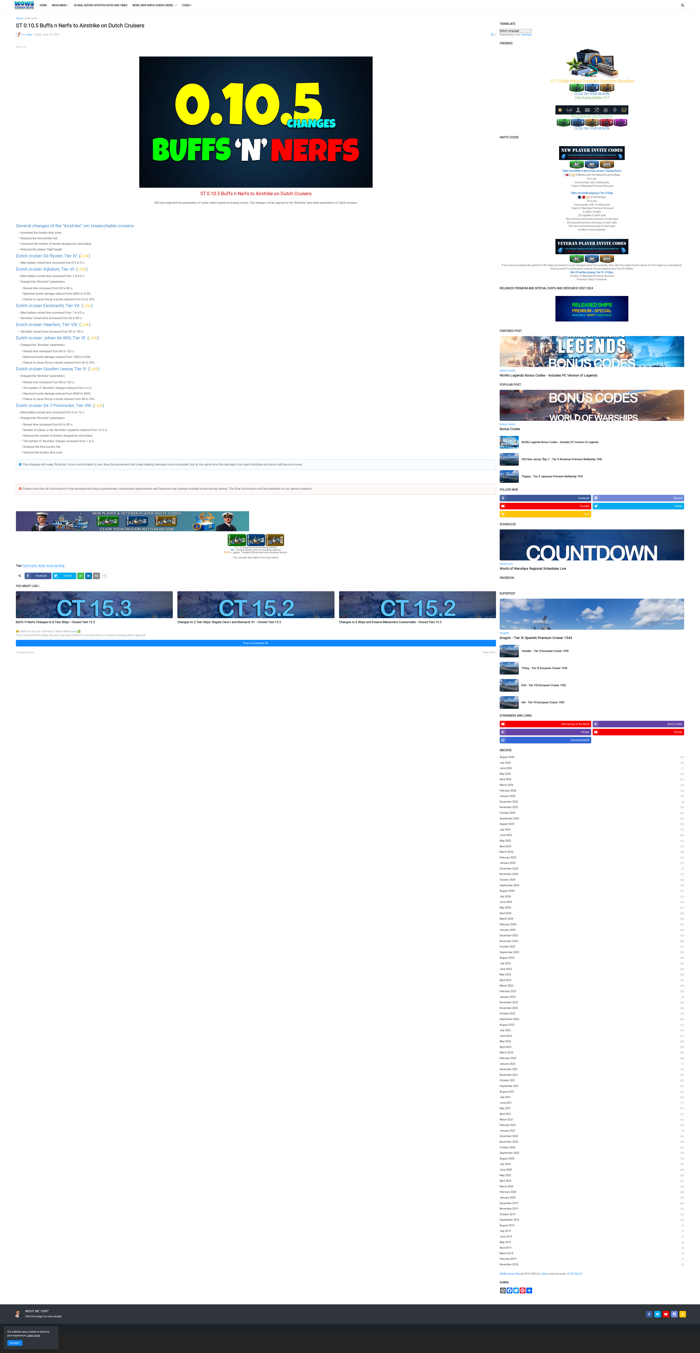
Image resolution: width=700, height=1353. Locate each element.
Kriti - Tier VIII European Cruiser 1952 (544, 685)
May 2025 (592, 840)
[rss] (682, 1314)
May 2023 (592, 974)
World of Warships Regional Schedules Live (533, 568)
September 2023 (592, 952)
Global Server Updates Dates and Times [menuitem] (100, 5)
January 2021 (592, 1130)
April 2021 (592, 1113)
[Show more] (104, 576)
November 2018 (592, 1264)
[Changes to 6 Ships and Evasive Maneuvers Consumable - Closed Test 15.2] (417, 604)
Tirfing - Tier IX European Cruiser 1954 (544, 668)
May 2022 (592, 1041)
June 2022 (592, 1035)
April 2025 (592, 846)
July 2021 (592, 1097)
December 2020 (592, 1136)
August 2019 (592, 1225)
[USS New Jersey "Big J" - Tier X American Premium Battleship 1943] (509, 459)
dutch (41, 565)
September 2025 (592, 818)
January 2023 (592, 996)
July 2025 (592, 829)
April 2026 (592, 779)
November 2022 (592, 1008)
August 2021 (592, 1091)
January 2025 (592, 862)
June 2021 (592, 1102)
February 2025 (592, 857)
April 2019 (592, 1247)
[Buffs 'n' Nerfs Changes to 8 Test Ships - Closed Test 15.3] (94, 604)
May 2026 (592, 773)
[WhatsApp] (80, 576)
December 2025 (592, 801)
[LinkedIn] (88, 576)
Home (19, 18)
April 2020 (592, 1180)
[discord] (674, 1314)
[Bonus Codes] (592, 405)
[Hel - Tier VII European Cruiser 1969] (509, 702)
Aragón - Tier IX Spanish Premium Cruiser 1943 (536, 638)
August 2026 (592, 757)
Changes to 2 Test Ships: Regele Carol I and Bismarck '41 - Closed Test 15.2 (229, 622)
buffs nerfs (31, 18)
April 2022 (592, 1047)
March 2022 (592, 1052)
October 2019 (592, 1214)
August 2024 (592, 890)
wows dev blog (55, 565)
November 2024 (592, 874)
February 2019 (592, 1258)
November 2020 (592, 1141)
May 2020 (592, 1175)
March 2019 (592, 1253)
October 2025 (592, 812)
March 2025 (592, 851)
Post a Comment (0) (256, 643)
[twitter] (657, 1314)
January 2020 (592, 1197)
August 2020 (592, 1158)
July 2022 (592, 1030)
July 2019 (592, 1230)
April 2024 (592, 913)
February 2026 (592, 790)
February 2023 (592, 991)
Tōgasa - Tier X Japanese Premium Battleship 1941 (552, 476)
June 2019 (592, 1236)
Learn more (33, 1335)
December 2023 (592, 935)
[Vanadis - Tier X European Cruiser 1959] (509, 651)
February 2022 (592, 1058)
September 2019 (592, 1219)
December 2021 (592, 1069)
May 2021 (592, 1108)
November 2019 (592, 1208)
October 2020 (592, 1147)
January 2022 (592, 1063)
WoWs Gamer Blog (510, 1273)
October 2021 (592, 1080)
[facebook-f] (649, 1314)
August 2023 (592, 957)
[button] (682, 5)
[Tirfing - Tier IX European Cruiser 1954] (509, 668)
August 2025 (592, 823)
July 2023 (592, 963)
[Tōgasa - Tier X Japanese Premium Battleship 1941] (509, 476)
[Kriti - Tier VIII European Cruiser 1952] (509, 685)
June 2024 (592, 901)
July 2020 (592, 1164)
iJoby (543, 1273)
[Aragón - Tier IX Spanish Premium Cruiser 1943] (592, 614)
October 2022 (592, 1013)
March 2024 (592, 918)
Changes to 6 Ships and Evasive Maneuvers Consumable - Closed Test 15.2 (390, 622)
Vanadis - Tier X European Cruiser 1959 (545, 651)
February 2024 (592, 924)
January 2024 (592, 929)
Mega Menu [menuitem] (59, 5)
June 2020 (592, 1169)
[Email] (96, 576)
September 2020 (592, 1152)
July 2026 (592, 762)
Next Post (488, 652)
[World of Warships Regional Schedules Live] (592, 544)
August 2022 (592, 1024)
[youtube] (666, 1314)
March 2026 (592, 784)
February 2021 (592, 1125)
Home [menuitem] (43, 5)
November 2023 (592, 941)
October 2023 (592, 946)
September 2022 (592, 1019)
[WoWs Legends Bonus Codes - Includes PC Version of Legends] (592, 351)
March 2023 (592, 985)
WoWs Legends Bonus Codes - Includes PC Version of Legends (548, 375)
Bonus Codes (510, 429)
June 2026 (592, 768)
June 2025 (592, 835)
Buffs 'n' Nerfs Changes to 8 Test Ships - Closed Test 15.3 (55, 622)
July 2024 (592, 896)
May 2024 (592, 907)
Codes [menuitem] (186, 5)
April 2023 (592, 980)
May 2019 (592, 1242)
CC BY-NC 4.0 (575, 1273)
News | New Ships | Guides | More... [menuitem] (154, 5)
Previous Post (26, 652)
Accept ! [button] (15, 1343)
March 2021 (592, 1119)
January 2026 (592, 796)
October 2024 (592, 879)
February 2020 (592, 1191)
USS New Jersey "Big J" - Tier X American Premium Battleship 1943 (562, 459)
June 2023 (592, 969)
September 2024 (592, 885)
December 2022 (592, 1002)
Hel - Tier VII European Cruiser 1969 (543, 702)
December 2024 (592, 868)
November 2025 (592, 807)
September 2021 (592, 1086)
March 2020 (592, 1186)
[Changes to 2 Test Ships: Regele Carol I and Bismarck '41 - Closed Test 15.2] (255, 604)
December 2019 (592, 1203)
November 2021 (592, 1074)
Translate (526, 34)
